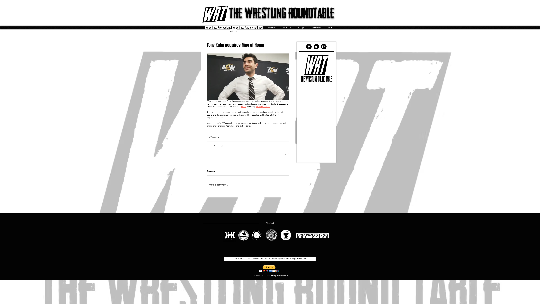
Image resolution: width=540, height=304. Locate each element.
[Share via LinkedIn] (222, 146)
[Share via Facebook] (208, 146)
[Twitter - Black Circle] (316, 46)
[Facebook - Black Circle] (309, 46)
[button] (269, 268)
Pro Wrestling (213, 137)
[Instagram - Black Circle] (324, 46)
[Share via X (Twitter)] (215, 146)
